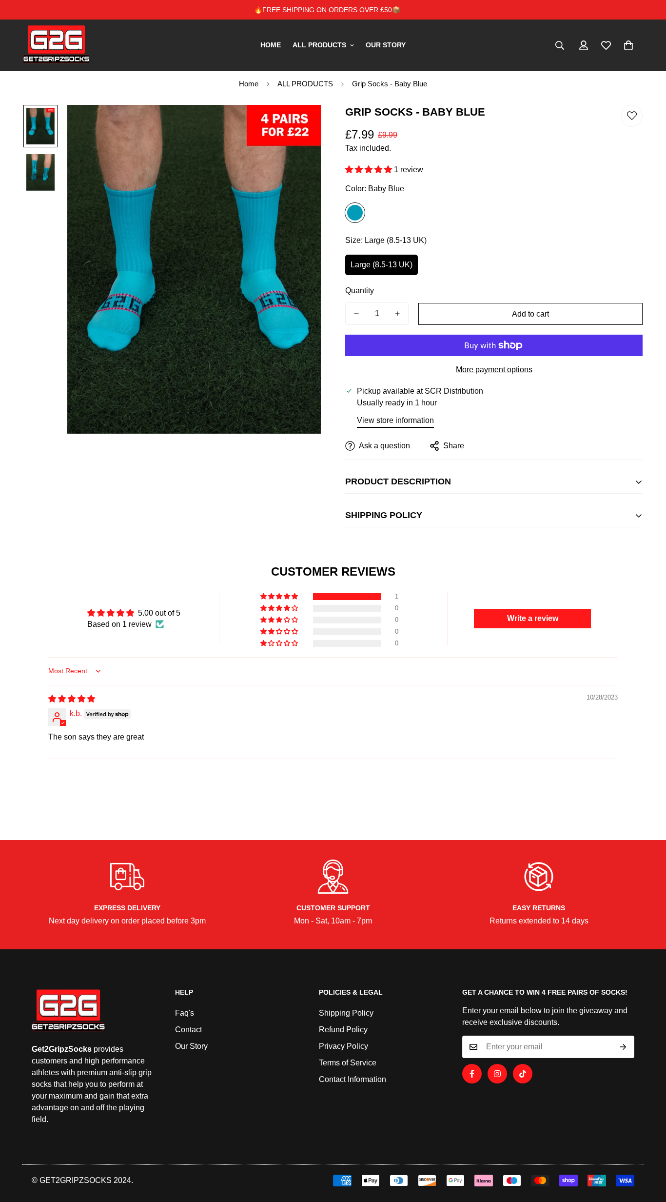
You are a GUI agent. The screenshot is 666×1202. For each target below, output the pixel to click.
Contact (188, 1029)
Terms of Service (347, 1063)
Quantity (359, 290)
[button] (628, 45)
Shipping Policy (346, 1013)
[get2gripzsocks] (56, 45)
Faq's (184, 1013)
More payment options (494, 369)
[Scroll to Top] (647, 1149)
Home (248, 84)
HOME (270, 45)
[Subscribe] (623, 1047)
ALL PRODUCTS (319, 45)
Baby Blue (355, 212)
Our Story (191, 1046)
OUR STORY (386, 45)
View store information (395, 420)
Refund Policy (343, 1029)
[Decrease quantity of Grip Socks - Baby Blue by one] (356, 313)
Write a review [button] (532, 618)
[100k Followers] (497, 1073)
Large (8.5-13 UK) (381, 264)
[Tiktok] (522, 1073)
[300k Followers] (472, 1073)
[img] (71, 699)
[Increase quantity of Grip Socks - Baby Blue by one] (397, 313)
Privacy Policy (343, 1046)
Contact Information (352, 1079)
